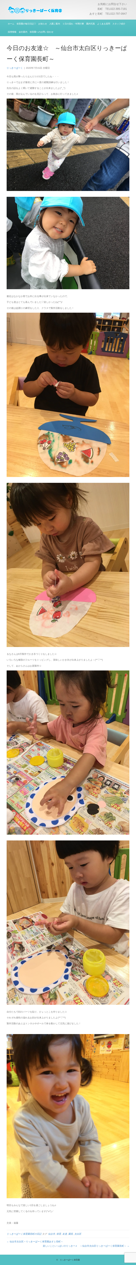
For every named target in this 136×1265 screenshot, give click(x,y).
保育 (58, 1234)
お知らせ (42, 23)
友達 (64, 1234)
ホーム (11, 23)
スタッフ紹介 (118, 23)
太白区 (77, 1234)
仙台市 (51, 1234)
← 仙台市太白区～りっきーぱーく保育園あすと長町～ (35, 1241)
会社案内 (23, 32)
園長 (70, 1234)
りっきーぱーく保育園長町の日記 (24, 1234)
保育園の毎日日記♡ (26, 23)
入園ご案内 (54, 23)
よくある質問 (103, 23)
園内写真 (90, 23)
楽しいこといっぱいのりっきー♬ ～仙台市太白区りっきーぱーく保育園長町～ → (86, 1246)
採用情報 (12, 32)
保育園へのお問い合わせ (41, 32)
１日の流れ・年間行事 (73, 23)
